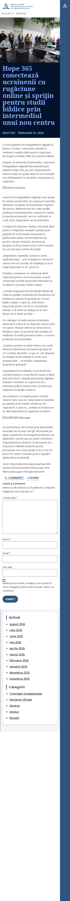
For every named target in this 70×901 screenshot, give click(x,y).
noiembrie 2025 (20, 679)
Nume (7, 539)
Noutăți (14, 718)
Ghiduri (14, 712)
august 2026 (17, 624)
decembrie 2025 (20, 672)
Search (9, 13)
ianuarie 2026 (18, 666)
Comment (15, 478)
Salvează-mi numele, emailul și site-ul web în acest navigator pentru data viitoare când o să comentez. (28, 587)
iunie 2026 (16, 636)
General (15, 706)
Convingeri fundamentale (26, 694)
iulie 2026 (16, 630)
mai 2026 (15, 642)
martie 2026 (17, 654)
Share (34, 478)
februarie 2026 (19, 660)
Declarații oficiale (21, 699)
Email (7, 553)
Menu (22, 13)
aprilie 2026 (17, 648)
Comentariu (10, 497)
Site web (7, 567)
